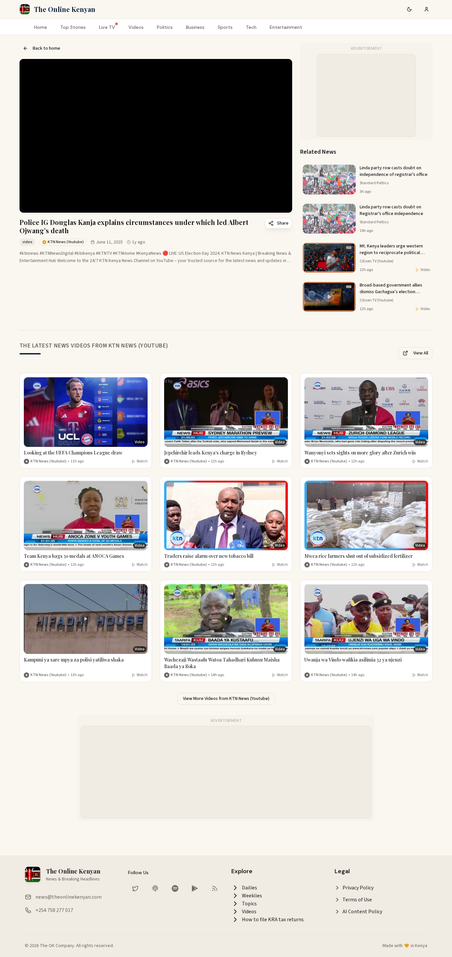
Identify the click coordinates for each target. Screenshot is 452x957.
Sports (225, 27)
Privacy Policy (358, 887)
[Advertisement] (366, 95)
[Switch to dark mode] (409, 9)
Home (40, 27)
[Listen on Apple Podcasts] (155, 888)
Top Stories (73, 27)
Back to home (46, 48)
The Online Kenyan (64, 9)
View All (420, 353)
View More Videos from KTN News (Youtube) (226, 698)
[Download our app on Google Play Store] (195, 888)
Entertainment (286, 27)
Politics (165, 27)
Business (195, 27)
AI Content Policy (362, 911)
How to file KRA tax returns (273, 919)
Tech (251, 27)
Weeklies (252, 895)
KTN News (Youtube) (48, 461)
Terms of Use (357, 899)
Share (283, 223)
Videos (136, 27)
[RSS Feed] (214, 888)
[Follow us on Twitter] (135, 888)
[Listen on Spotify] (175, 888)
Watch (142, 461)
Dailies (249, 887)
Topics (249, 903)
